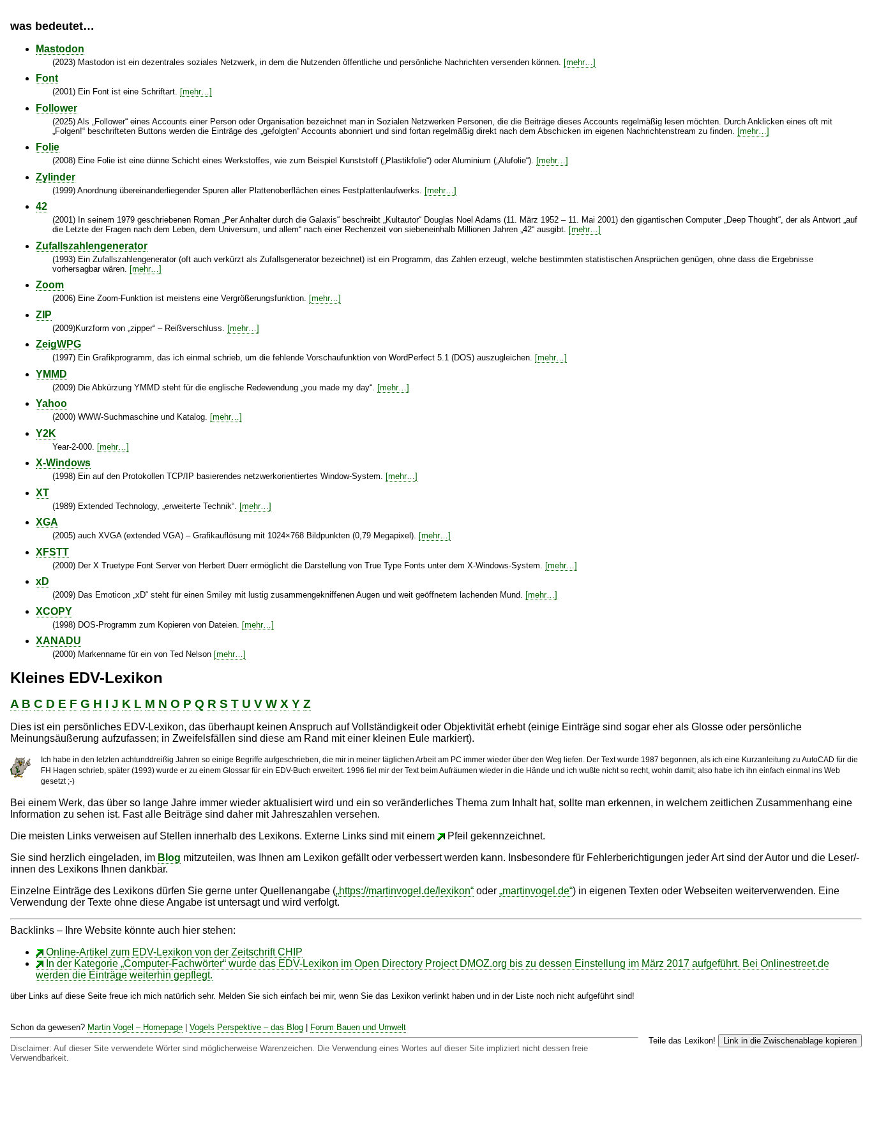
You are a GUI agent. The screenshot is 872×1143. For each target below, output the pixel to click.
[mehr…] (580, 62)
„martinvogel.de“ (536, 890)
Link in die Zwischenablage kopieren (790, 1040)
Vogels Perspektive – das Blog (246, 1027)
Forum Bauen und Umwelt (358, 1027)
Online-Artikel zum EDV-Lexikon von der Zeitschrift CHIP (174, 952)
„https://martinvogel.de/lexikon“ (405, 890)
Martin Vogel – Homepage (135, 1027)
